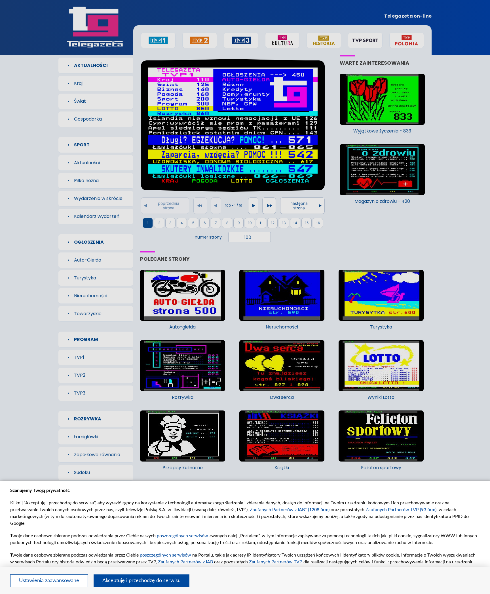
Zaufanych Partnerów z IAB (185, 562)
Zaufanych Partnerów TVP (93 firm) (401, 509)
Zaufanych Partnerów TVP (275, 562)
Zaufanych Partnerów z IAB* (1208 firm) (290, 509)
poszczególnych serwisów (182, 536)
